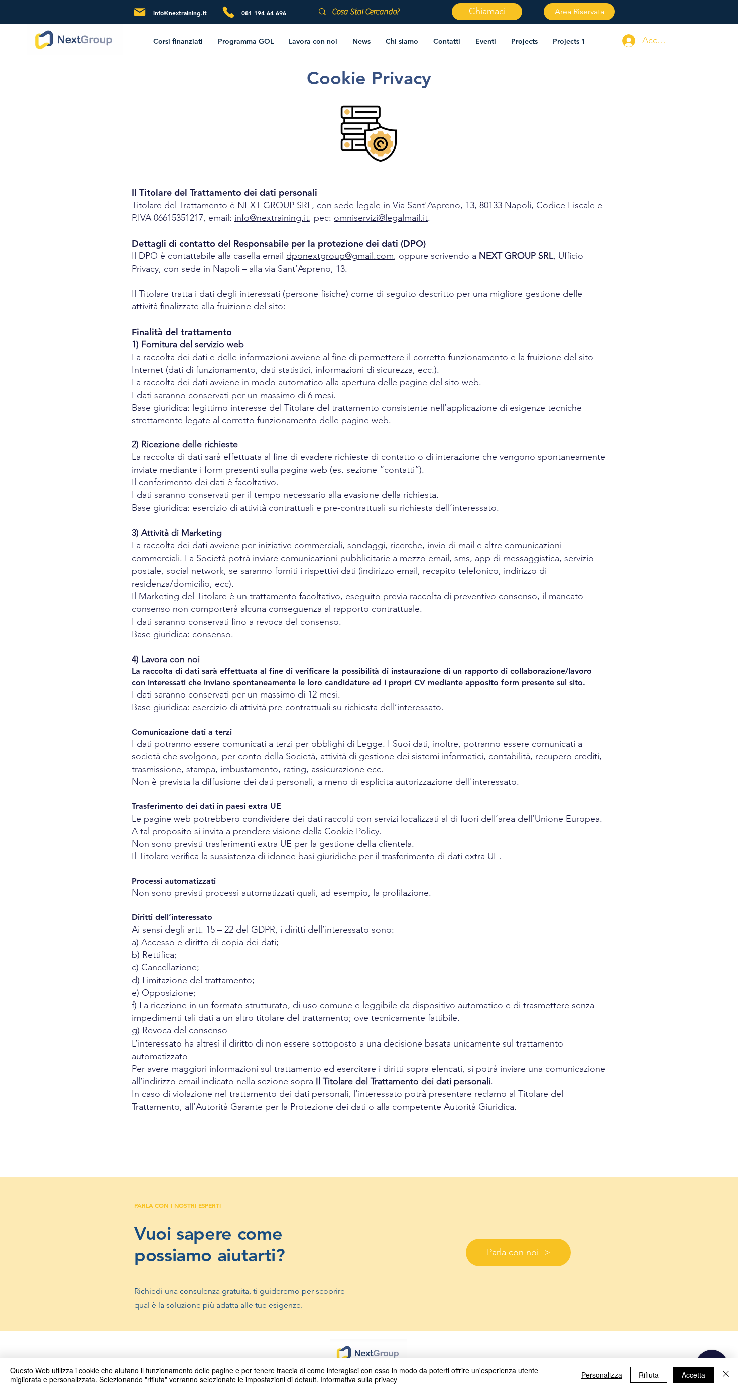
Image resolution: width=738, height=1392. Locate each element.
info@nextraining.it (180, 13)
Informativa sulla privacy (358, 1379)
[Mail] (139, 12)
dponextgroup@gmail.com (340, 255)
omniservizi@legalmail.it (381, 217)
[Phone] (228, 12)
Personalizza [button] (601, 1375)
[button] (313, 41)
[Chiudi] (726, 1375)
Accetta (693, 1375)
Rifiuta (649, 1375)
